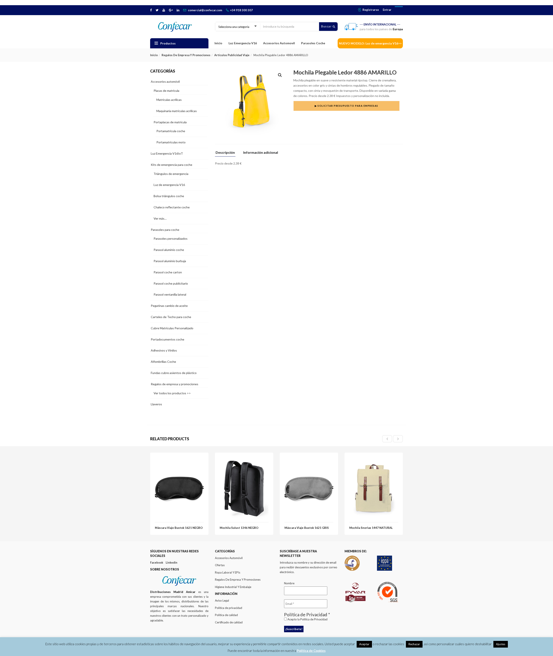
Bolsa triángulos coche (169, 196)
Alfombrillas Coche (163, 361)
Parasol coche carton (168, 272)
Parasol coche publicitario (171, 283)
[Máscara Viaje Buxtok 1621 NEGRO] (179, 460)
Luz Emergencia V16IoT (167, 153)
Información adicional (260, 152)
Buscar (327, 26)
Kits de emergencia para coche (171, 164)
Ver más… (160, 218)
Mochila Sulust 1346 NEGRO (239, 527)
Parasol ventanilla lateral (170, 294)
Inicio (218, 43)
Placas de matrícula (166, 90)
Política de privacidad (228, 608)
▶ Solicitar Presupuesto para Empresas (346, 105)
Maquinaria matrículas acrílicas (176, 111)
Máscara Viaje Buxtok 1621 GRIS (306, 527)
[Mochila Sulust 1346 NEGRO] (244, 460)
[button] (280, 75)
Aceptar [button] (364, 644)
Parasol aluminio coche (169, 250)
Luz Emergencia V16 (243, 43)
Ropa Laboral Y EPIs (227, 572)
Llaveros (156, 404)
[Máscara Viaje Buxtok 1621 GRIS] (308, 460)
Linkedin (171, 562)
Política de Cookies (311, 651)
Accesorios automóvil (165, 81)
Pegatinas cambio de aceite (169, 305)
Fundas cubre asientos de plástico (174, 373)
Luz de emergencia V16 (169, 185)
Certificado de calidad (229, 622)
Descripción (225, 152)
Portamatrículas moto (171, 142)
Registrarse (370, 9)
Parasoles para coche (165, 229)
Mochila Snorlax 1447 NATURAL (371, 527)
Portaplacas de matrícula (170, 122)
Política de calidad (226, 615)
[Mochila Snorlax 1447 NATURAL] (373, 460)
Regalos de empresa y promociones (186, 55)
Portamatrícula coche (170, 131)
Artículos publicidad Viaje (231, 55)
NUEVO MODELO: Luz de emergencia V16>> (370, 43)
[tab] (227, 154)
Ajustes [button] (500, 644)
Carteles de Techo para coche (171, 317)
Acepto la (307, 619)
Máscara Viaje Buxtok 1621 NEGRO (179, 527)
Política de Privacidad (313, 619)
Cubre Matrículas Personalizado (172, 328)
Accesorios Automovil (279, 43)
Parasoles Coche (313, 43)
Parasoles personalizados (171, 238)
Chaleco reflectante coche (172, 207)
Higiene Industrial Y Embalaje (233, 587)
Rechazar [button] (414, 644)
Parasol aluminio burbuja (170, 261)
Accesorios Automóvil (229, 558)
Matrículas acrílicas (169, 99)
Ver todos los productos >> (172, 393)
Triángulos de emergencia (171, 174)
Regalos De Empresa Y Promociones (238, 579)
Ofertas (220, 565)
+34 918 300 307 (241, 10)
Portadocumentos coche (167, 339)
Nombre (289, 583)
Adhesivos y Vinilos (164, 350)
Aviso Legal (222, 600)
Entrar (387, 9)
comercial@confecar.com (205, 10)
